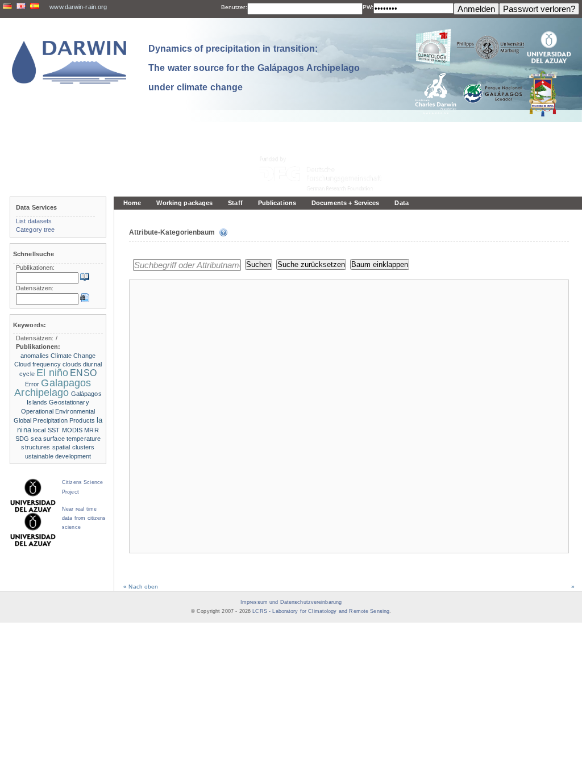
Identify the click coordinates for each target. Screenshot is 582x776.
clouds (72, 364)
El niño (52, 372)
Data (401, 202)
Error (32, 384)
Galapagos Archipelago (52, 387)
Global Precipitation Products (54, 420)
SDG (22, 438)
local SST (46, 430)
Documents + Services (345, 202)
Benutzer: (234, 7)
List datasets (34, 221)
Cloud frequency (37, 364)
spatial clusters (73, 447)
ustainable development (58, 456)
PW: (368, 7)
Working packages (184, 202)
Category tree (35, 229)
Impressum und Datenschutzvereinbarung (291, 602)
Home (132, 202)
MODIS (72, 430)
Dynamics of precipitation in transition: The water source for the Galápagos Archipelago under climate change (254, 67)
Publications (277, 202)
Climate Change (73, 355)
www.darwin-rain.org (78, 6)
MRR (91, 430)
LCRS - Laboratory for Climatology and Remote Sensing (320, 611)
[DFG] (327, 148)
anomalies (34, 355)
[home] (69, 62)
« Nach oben (141, 586)
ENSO (83, 373)
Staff (235, 202)
